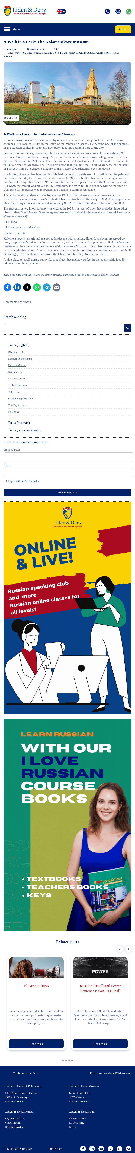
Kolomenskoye (51, 52)
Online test (123, 29)
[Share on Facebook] (7, 287)
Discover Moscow (36, 49)
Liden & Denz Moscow (84, 1086)
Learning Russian (16, 378)
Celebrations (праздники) (21, 398)
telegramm (128, 1148)
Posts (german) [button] (19, 422)
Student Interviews (17, 385)
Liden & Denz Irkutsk (19, 1111)
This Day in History (18, 405)
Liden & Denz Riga (81, 1111)
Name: (7, 465)
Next (128, 949)
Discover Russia (35, 52)
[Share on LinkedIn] (17, 287)
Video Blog (14, 392)
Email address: (12, 449)
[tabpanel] (36, 1002)
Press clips (13, 412)
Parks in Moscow (68, 52)
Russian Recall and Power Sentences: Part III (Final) (100, 988)
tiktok (119, 1148)
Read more (36, 1043)
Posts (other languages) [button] (25, 430)
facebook (83, 1148)
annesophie (12, 49)
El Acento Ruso (36, 986)
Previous (120, 949)
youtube (101, 1148)
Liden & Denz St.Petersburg (23, 1086)
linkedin (92, 1148)
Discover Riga (15, 372)
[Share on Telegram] (47, 287)
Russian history (102, 52)
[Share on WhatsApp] (37, 287)
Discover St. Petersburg (20, 358)
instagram (110, 1148)
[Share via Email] (56, 287)
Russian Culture (86, 52)
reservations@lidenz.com (115, 1073)
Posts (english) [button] (19, 345)
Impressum (55, 1148)
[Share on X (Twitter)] (27, 287)
